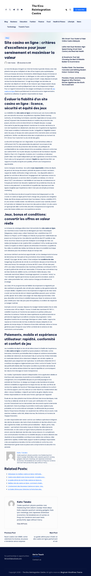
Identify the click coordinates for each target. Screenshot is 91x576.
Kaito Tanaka (24, 502)
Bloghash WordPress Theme (71, 572)
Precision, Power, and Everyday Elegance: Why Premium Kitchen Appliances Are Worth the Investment (73, 81)
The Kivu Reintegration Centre (41, 9)
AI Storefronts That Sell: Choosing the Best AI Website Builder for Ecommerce (73, 59)
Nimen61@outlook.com (13, 559)
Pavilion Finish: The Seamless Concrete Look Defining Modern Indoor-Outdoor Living (74, 69)
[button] (80, 9)
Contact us (37, 560)
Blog (7, 38)
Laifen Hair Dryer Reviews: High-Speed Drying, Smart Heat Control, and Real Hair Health (74, 49)
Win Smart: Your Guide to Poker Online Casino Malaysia (74, 40)
